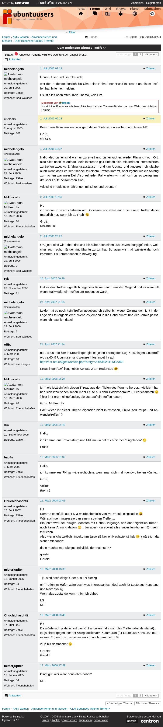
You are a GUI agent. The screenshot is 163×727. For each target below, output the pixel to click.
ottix (7, 344)
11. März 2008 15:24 (52, 379)
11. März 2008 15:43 (52, 425)
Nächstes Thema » (147, 703)
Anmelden (137, 3)
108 (18, 133)
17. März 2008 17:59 (52, 665)
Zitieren (150, 68)
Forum (95, 9)
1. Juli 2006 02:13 (51, 68)
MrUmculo (12, 197)
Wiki (108, 9)
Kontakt (56, 720)
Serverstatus (101, 720)
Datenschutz (69, 720)
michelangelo (14, 69)
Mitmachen (152, 9)
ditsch (66, 103)
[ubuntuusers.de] (28, 18)
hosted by (8, 3)
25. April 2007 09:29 (52, 278)
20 (17, 221)
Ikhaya (120, 9)
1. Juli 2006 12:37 (51, 149)
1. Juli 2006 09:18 (51, 118)
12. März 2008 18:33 (52, 569)
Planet (134, 9)
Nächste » (151, 54)
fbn (6, 425)
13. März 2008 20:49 (52, 615)
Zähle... (20, 93)
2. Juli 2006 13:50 (51, 197)
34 (17, 584)
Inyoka (20, 716)
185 (18, 359)
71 (17, 293)
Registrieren (153, 3)
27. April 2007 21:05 (52, 302)
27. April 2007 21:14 (52, 344)
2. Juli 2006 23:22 (51, 236)
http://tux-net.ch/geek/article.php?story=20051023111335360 (81, 362)
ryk (6, 279)
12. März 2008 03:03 (52, 500)
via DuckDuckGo (150, 37)
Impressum (85, 720)
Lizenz (45, 720)
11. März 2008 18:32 (52, 457)
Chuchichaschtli (16, 501)
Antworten (15, 59)
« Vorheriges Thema (119, 703)
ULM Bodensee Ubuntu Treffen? (34, 41)
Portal (80, 9)
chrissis (10, 119)
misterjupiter (13, 569)
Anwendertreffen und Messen (49, 708)
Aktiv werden (21, 37)
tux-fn (8, 457)
